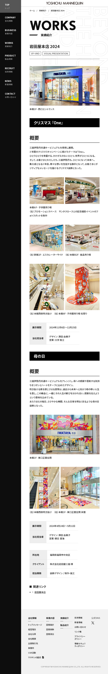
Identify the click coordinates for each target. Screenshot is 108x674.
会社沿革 (32, 634)
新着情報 (78, 622)
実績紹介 (64, 618)
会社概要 (32, 638)
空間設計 (50, 624)
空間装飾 (50, 629)
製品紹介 (64, 625)
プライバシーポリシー (80, 637)
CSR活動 (32, 652)
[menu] (10, 31)
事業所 (31, 648)
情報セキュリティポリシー (80, 644)
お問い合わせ (80, 627)
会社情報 (32, 618)
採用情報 (78, 617)
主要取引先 (33, 643)
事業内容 (50, 618)
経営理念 (32, 629)
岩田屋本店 (40, 592)
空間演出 (50, 634)
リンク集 (78, 631)
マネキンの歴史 (34, 657)
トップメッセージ (35, 624)
